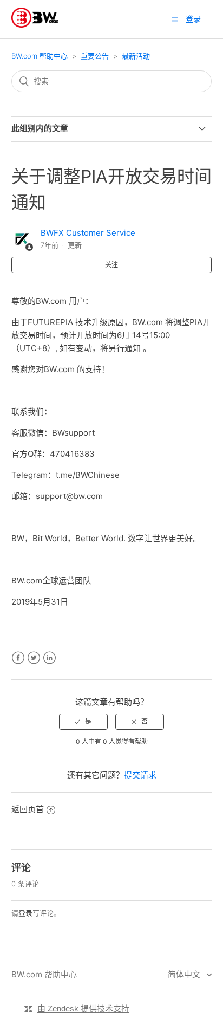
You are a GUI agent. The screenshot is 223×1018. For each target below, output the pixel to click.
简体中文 (185, 974)
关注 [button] (111, 265)
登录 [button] (193, 18)
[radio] (83, 722)
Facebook (18, 658)
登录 (25, 913)
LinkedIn (49, 658)
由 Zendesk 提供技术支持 (83, 1008)
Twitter (34, 658)
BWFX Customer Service (88, 233)
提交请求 (140, 775)
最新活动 (136, 55)
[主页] (34, 25)
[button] (175, 19)
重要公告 (95, 55)
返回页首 (27, 809)
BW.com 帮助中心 (39, 55)
